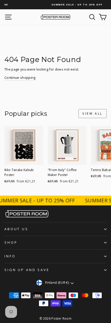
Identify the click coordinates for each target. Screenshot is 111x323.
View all (92, 113)
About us (16, 229)
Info (9, 256)
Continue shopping (19, 77)
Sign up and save (27, 269)
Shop (10, 242)
